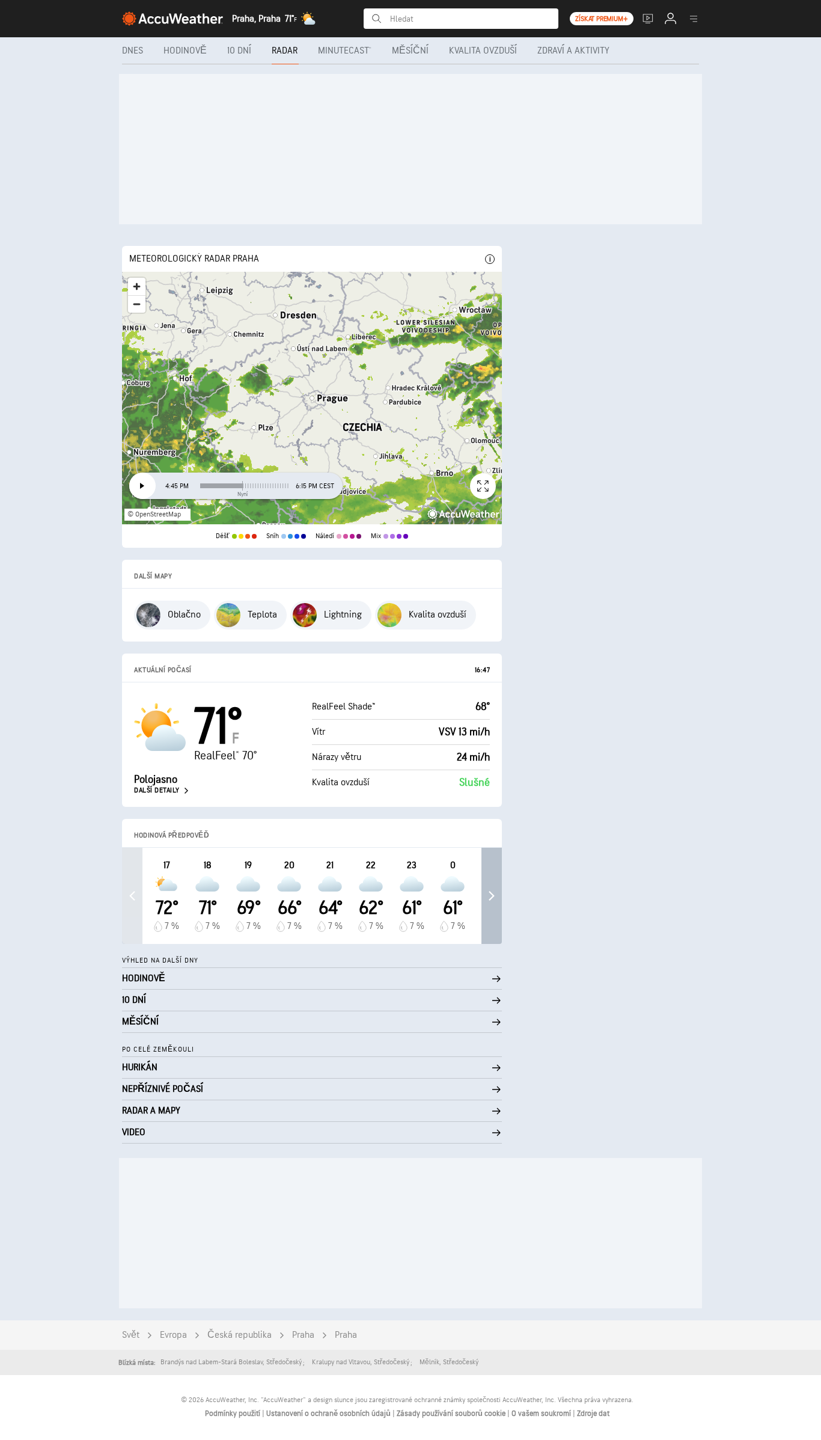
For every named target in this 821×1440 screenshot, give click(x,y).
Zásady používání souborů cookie (452, 1413)
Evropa (173, 1335)
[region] (312, 398)
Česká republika (239, 1335)
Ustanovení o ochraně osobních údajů (329, 1413)
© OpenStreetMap (154, 514)
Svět (130, 1335)
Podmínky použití (233, 1413)
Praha (303, 1335)
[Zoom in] (136, 286)
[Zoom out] (136, 304)
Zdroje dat (593, 1413)
